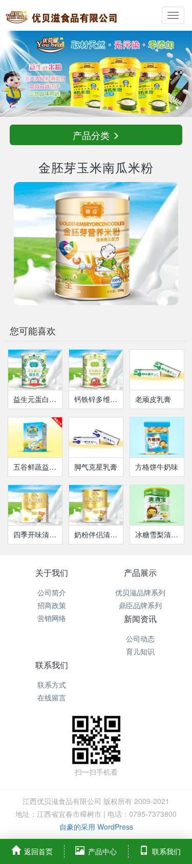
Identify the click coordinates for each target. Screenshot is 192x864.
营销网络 (51, 618)
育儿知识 (140, 651)
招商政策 (51, 605)
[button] (14, 74)
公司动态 (140, 638)
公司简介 (51, 592)
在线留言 (51, 697)
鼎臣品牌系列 (140, 605)
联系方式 (51, 684)
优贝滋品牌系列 (140, 592)
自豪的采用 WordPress (96, 826)
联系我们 (51, 665)
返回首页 (38, 851)
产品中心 (102, 851)
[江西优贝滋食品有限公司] (61, 15)
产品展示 (140, 572)
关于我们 (51, 572)
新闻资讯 (140, 619)
